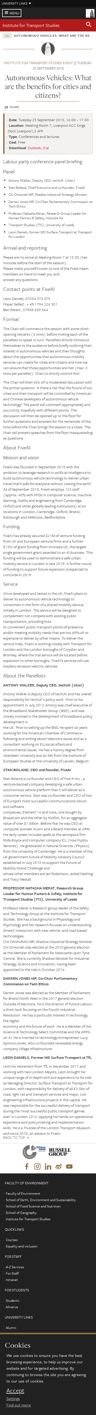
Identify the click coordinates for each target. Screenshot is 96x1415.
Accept (15, 1390)
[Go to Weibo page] (58, 1167)
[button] (88, 25)
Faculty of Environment (23, 1193)
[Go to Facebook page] (26, 1167)
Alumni (11, 1327)
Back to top (14, 1137)
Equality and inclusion (21, 1246)
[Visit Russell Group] (60, 1153)
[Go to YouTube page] (69, 1167)
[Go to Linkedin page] (48, 1167)
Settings (13, 1398)
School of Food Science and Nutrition (33, 1206)
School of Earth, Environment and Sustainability (41, 1199)
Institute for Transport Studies (31, 25)
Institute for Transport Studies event (38, 63)
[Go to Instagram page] (37, 1167)
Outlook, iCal (38, 148)
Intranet (12, 1279)
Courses (12, 1239)
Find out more (18, 1405)
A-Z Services (15, 1267)
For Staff (12, 1273)
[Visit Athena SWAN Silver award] (35, 1153)
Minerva (12, 1307)
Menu (14, 13)
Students (12, 1300)
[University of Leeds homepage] (90, 12)
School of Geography (21, 1212)
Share (14, 106)
